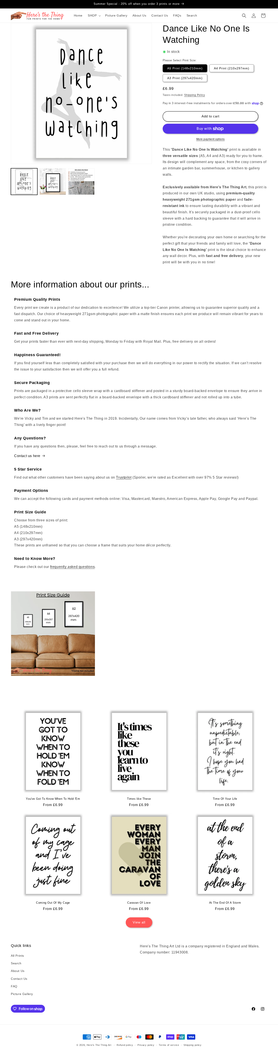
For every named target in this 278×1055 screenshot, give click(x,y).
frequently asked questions (72, 567)
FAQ (14, 986)
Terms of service (169, 1045)
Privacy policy (145, 1045)
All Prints (17, 955)
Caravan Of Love (139, 902)
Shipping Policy (194, 95)
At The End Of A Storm (225, 902)
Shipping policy (193, 1045)
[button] (94, 15)
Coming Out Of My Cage (53, 902)
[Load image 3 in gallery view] (81, 181)
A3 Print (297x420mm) (185, 78)
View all (139, 922)
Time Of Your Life (225, 798)
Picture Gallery (22, 994)
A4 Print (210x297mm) (231, 68)
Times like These (139, 798)
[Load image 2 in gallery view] (53, 181)
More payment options (210, 139)
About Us (18, 971)
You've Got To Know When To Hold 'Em (53, 798)
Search (16, 963)
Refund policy (125, 1045)
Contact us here (27, 456)
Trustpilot (123, 477)
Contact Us (19, 978)
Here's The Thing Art (99, 1045)
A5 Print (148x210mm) (185, 68)
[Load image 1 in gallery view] (24, 181)
